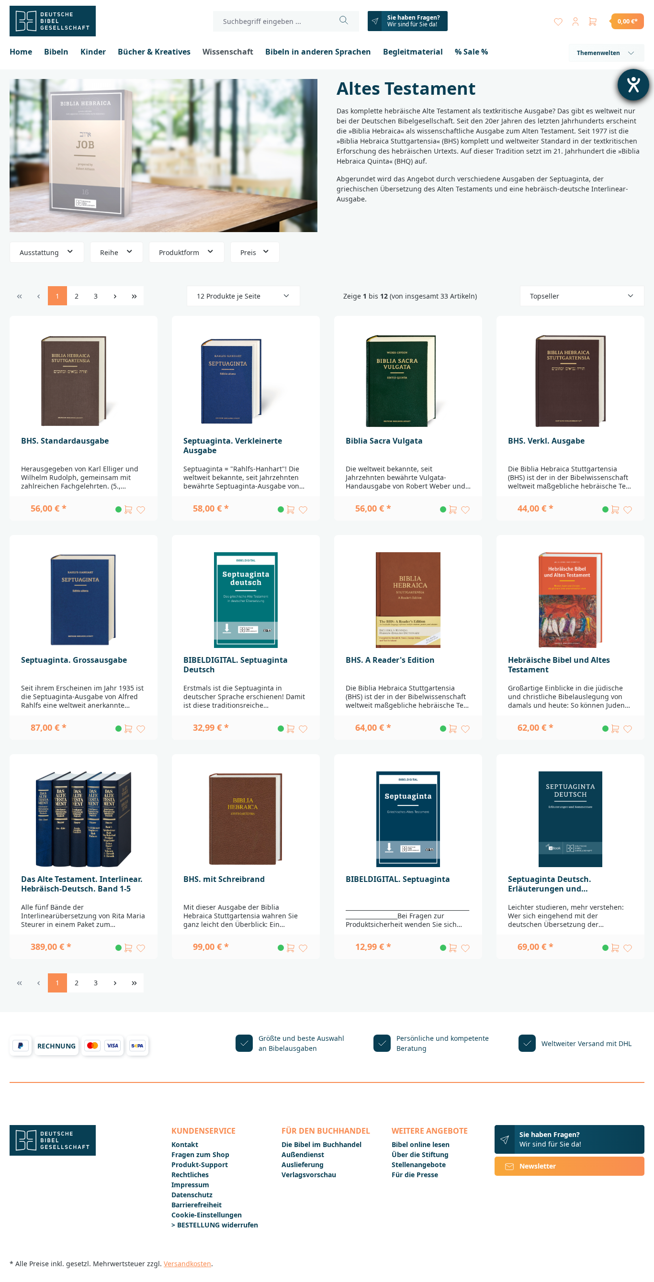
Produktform (180, 252)
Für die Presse (415, 1174)
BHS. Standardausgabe (65, 441)
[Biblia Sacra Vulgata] (408, 381)
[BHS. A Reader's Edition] (408, 600)
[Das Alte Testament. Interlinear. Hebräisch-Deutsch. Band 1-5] (83, 819)
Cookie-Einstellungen (206, 1214)
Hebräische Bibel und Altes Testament (559, 664)
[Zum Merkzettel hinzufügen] (140, 509)
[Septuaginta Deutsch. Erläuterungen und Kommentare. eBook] (570, 819)
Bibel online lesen (421, 1144)
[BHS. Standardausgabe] (83, 381)
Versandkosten (187, 1263)
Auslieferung (303, 1164)
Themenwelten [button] (598, 53)
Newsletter (537, 1166)
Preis (249, 252)
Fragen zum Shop (200, 1154)
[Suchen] (344, 21)
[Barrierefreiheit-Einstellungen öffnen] (633, 84)
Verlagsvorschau (309, 1174)
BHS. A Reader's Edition (390, 660)
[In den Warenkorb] (128, 509)
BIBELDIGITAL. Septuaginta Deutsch (235, 664)
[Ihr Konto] (575, 19)
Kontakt (184, 1144)
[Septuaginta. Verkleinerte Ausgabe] (246, 381)
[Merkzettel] (558, 19)
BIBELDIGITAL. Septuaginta (398, 879)
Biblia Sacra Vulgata (384, 441)
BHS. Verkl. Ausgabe (546, 441)
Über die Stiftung (420, 1154)
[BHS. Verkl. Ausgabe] (570, 381)
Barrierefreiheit (196, 1204)
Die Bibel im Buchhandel (321, 1144)
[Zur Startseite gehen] (57, 21)
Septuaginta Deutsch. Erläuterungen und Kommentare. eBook (549, 883)
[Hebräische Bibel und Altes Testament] (570, 600)
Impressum (190, 1184)
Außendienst (303, 1154)
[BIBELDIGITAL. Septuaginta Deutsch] (246, 600)
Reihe (110, 252)
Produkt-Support (199, 1164)
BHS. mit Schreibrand (224, 879)
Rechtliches (190, 1174)
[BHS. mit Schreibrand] (246, 819)
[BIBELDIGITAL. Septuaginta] (408, 819)
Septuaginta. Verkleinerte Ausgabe (232, 445)
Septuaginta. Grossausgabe (74, 660)
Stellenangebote (419, 1164)
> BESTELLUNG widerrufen (214, 1224)
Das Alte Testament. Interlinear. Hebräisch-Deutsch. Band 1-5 (82, 883)
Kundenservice (203, 1131)
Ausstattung (40, 252)
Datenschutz (192, 1194)
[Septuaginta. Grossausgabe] (83, 600)
